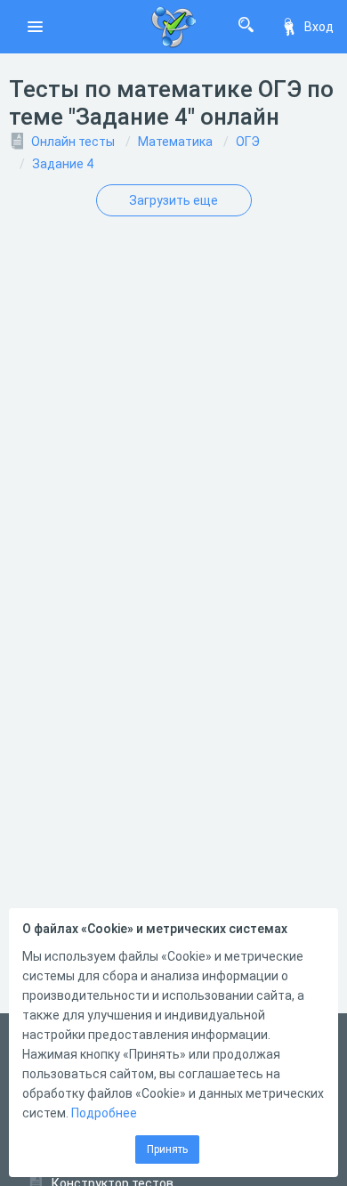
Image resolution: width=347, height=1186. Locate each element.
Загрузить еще (173, 200)
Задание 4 (62, 164)
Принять (167, 1149)
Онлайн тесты (73, 141)
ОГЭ (248, 141)
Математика (175, 141)
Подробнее (104, 1113)
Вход (319, 27)
